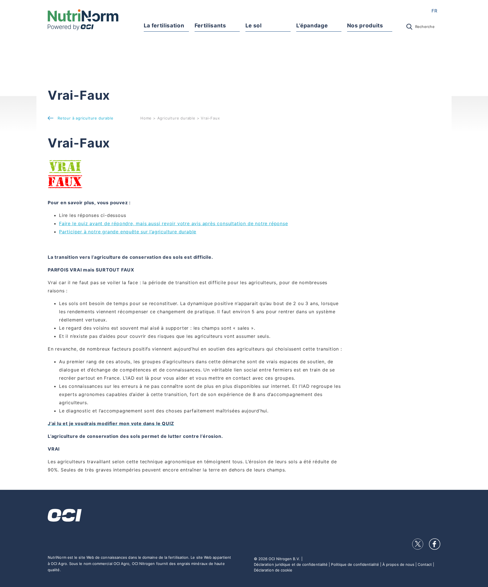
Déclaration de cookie (273, 570)
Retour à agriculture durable (85, 118)
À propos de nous (398, 564)
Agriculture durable (176, 118)
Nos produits (365, 25)
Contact (425, 564)
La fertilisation (164, 25)
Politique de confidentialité (355, 564)
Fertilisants (210, 25)
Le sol (253, 25)
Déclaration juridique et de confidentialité (291, 564)
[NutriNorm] (83, 20)
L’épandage (312, 25)
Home (146, 118)
